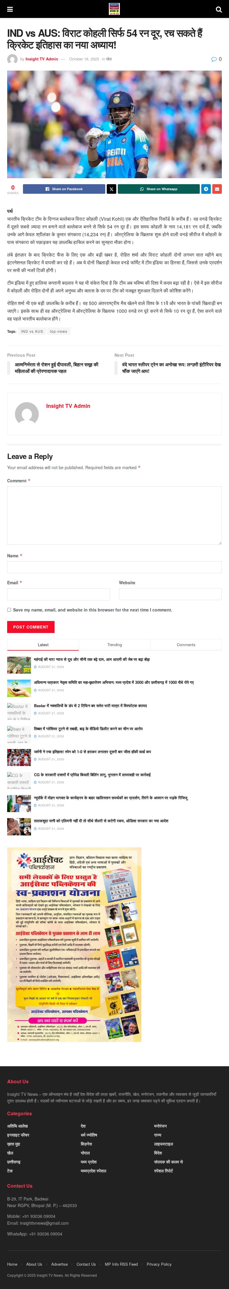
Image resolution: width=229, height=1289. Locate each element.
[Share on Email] (217, 189)
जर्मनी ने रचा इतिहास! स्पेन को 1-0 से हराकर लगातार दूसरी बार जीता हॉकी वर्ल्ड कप (92, 751)
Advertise (59, 1264)
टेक (10, 1171)
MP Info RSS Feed (121, 1264)
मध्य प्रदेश (89, 1162)
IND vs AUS (32, 331)
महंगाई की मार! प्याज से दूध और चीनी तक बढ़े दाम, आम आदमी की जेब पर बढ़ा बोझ (92, 659)
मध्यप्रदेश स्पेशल (93, 1171)
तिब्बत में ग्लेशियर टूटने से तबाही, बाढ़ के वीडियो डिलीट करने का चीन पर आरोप (88, 728)
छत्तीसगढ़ (14, 1162)
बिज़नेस (86, 1144)
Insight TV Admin (42, 59)
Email (14, 582)
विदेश (158, 1153)
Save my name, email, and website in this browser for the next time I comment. (92, 610)
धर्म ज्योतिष (89, 1135)
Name (15, 556)
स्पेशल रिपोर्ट (163, 1171)
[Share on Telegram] (206, 189)
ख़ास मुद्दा (13, 1144)
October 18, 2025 (84, 59)
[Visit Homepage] (114, 9)
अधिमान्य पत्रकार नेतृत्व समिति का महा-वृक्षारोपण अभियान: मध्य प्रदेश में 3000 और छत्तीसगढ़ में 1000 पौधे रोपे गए (114, 682)
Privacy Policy (159, 1264)
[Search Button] (219, 9)
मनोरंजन (160, 1126)
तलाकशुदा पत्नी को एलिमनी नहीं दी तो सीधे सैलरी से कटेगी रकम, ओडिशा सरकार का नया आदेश (101, 820)
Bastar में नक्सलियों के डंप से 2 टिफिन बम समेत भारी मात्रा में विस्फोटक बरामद (90, 705)
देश (83, 1126)
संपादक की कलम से (168, 1162)
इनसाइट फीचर (18, 1135)
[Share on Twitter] (111, 189)
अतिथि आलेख (17, 1126)
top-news (58, 331)
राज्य (157, 1135)
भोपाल (85, 1153)
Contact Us (86, 1264)
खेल (109, 59)
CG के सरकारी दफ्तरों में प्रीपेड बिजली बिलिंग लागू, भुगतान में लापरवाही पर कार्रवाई (92, 774)
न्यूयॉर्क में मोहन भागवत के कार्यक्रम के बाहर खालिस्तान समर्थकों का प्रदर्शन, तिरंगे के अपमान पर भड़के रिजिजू (110, 797)
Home (12, 1264)
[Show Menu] (10, 9)
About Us (34, 1264)
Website (127, 582)
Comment (19, 480)
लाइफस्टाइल (163, 1144)
